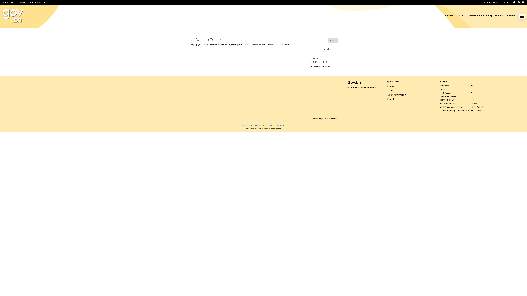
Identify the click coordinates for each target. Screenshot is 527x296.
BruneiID (499, 15)
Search (333, 40)
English (507, 2)
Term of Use (267, 125)
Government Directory (480, 15)
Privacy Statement (250, 125)
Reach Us (512, 15)
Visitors (462, 15)
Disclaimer (280, 125)
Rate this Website (330, 119)
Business (450, 15)
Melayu (496, 2)
